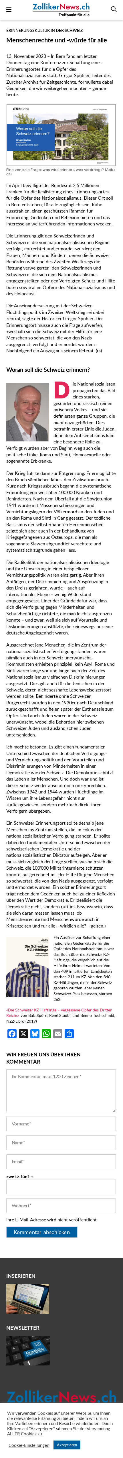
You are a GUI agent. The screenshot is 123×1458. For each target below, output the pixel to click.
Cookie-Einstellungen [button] (29, 1445)
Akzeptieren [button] (67, 1444)
